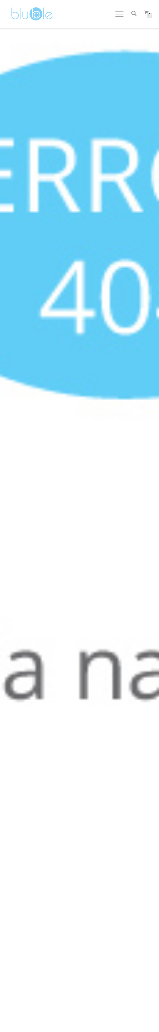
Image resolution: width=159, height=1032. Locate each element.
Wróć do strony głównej (79, 530)
